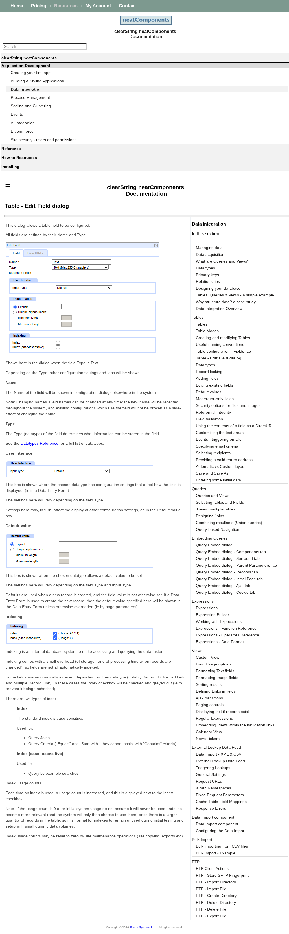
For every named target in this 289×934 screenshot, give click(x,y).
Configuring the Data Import (221, 830)
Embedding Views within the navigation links (235, 725)
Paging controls (210, 704)
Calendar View (209, 732)
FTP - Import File (211, 889)
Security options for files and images (228, 405)
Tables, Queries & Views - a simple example (235, 295)
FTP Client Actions (212, 868)
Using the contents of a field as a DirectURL (235, 426)
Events (17, 114)
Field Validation (209, 419)
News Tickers (208, 738)
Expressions (207, 608)
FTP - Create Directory (216, 895)
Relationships (208, 281)
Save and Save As (212, 473)
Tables (201, 324)
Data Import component (213, 817)
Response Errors (211, 808)
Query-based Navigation (217, 529)
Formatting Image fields (217, 677)
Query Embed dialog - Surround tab (228, 558)
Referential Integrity (213, 412)
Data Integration (26, 89)
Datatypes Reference (39, 443)
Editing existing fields (214, 385)
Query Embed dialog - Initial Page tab (229, 579)
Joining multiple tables (215, 509)
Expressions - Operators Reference (227, 635)
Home (16, 5)
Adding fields (207, 378)
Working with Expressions (219, 621)
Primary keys (207, 274)
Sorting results (209, 684)
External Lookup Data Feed (220, 761)
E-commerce (22, 131)
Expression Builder (212, 614)
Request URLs (209, 781)
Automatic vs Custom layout (221, 466)
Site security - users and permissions (43, 140)
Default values (208, 392)
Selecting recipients (213, 453)
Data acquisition (210, 254)
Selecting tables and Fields (220, 502)
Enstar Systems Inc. (143, 927)
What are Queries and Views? (222, 261)
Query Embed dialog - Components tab (231, 551)
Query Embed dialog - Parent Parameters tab (236, 565)
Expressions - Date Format (220, 642)
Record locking (209, 371)
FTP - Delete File (211, 909)
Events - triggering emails (218, 439)
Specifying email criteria (217, 446)
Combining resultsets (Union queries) (229, 522)
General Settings (211, 774)
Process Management (30, 97)
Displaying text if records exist (222, 711)
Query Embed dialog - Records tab (227, 572)
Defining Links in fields (216, 691)
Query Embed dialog (214, 545)
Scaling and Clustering (31, 106)
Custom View (207, 657)
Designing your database (218, 288)
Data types (205, 268)
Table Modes (207, 331)
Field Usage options (213, 664)
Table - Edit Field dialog (219, 358)
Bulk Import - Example (215, 853)
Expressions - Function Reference (226, 628)
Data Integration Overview (219, 308)
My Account (98, 5)
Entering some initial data (218, 480)
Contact (127, 5)
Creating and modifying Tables (223, 337)
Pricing (38, 5)
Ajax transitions (209, 698)
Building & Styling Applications (37, 81)
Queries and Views (212, 495)
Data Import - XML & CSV (218, 754)
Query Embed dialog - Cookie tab (225, 592)
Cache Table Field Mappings (221, 801)
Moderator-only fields (215, 398)
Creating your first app (31, 72)
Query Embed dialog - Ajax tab (223, 585)
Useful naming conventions (220, 344)
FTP (196, 861)
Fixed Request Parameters (220, 795)
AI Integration (23, 123)
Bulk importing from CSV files (222, 846)
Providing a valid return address (224, 459)
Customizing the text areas (220, 432)
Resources (66, 5)
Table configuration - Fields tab (223, 351)
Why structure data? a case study (226, 302)
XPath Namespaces (213, 788)
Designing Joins (210, 516)
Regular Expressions (214, 718)
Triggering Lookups (213, 767)
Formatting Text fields (215, 671)
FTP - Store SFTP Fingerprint (222, 875)
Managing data (209, 247)
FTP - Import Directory (216, 882)
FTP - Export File (211, 916)
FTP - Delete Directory (216, 902)
